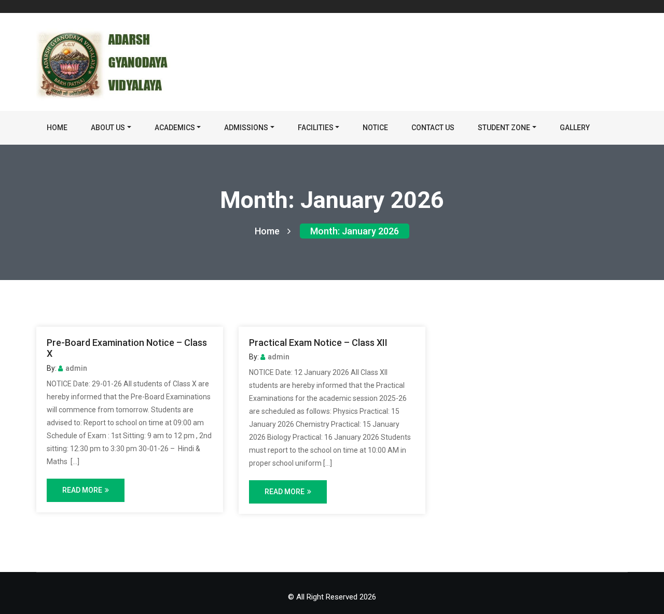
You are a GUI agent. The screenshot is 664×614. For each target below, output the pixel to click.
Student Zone (504, 127)
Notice (375, 127)
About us (108, 127)
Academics (175, 127)
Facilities (316, 127)
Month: (354, 231)
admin (76, 368)
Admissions (246, 127)
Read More (82, 490)
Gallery (575, 127)
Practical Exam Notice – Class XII (318, 342)
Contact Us (432, 127)
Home (57, 127)
